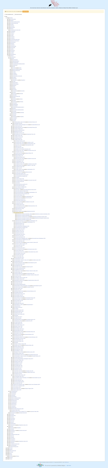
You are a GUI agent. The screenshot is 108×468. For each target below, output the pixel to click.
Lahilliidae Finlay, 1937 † (18, 316)
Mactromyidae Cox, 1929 (18, 327)
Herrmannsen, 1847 (21, 220)
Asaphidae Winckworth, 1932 (19, 127)
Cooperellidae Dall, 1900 (18, 265)
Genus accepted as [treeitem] (23, 142)
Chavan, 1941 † (20, 150)
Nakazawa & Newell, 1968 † (30, 189)
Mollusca (12, 55)
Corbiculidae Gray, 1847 (18, 266)
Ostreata (16, 96)
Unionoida (14, 119)
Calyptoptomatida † (14, 391)
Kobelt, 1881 (19, 165)
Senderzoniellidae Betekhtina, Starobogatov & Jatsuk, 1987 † (24, 358)
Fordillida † (14, 77)
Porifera (12, 426)
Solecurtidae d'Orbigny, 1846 (19, 360)
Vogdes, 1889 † (29, 388)
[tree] (54, 238)
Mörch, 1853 (19, 142)
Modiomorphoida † (16, 84)
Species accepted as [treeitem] (31, 216)
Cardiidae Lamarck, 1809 (18, 135)
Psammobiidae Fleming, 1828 (32, 127)
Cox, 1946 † (19, 246)
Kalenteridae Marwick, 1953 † (19, 311)
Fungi (11, 453)
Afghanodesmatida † (16, 61)
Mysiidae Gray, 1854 (18, 334)
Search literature (43, 7)
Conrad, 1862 (20, 235)
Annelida (12, 24)
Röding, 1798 (29, 153)
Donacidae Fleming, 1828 (18, 281)
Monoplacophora (14, 400)
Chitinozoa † (13, 32)
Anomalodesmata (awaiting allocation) (19, 63)
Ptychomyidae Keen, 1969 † (19, 349)
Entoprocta (12, 43)
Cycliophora (12, 38)
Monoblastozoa (13, 412)
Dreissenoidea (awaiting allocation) (20, 284)
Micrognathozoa (13, 54)
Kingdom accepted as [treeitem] (13, 456)
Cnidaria (12, 35)
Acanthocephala (13, 19)
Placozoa (12, 422)
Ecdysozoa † (15, 40)
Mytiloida (14, 88)
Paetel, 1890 (20, 143)
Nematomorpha (13, 415)
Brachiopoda (13, 27)
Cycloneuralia (15, 39)
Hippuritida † (15, 78)
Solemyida (14, 111)
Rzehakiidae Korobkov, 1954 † (19, 353)
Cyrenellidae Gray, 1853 (18, 274)
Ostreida (14, 97)
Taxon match (49, 7)
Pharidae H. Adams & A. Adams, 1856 (32, 270)
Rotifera (12, 433)
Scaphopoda (13, 406)
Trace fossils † (13, 438)
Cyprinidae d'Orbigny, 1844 (19, 273)
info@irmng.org (67, 462)
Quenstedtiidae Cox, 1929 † (19, 350)
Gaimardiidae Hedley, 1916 (19, 292)
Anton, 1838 (19, 222)
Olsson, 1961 (20, 158)
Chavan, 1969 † (20, 253)
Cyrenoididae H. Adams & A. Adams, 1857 (32, 274)
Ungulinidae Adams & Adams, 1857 (33, 280)
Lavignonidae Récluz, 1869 (19, 319)
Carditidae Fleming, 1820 (18, 139)
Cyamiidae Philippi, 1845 (18, 272)
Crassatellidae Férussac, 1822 (19, 269)
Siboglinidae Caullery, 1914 (23, 441)
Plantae (11, 454)
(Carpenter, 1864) (40, 216)
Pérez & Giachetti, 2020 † (22, 227)
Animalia (11, 17)
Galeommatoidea (19, 296)
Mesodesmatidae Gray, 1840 (19, 330)
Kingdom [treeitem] (10, 17)
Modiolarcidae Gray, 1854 (18, 331)
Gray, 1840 (18, 146)
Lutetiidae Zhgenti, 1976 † (18, 323)
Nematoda (12, 414)
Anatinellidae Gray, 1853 (18, 123)
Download (73, 7)
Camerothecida (14, 392)
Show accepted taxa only (9, 14)
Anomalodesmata (15, 62)
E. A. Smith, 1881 (31, 165)
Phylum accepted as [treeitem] (17, 412)
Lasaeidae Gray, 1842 (18, 318)
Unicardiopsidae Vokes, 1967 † (19, 376)
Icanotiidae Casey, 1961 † (18, 307)
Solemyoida (15, 112)
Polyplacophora (14, 403)
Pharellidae (16, 342)
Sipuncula (12, 435)
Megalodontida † (15, 82)
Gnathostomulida (13, 46)
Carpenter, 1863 (19, 211)
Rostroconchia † (14, 404)
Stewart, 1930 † (20, 188)
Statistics (57, 7)
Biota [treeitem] (6, 16)
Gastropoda (13, 395)
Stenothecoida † (14, 407)
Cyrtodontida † (15, 74)
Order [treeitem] (14, 59)
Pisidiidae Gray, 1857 (18, 345)
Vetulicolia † (12, 442)
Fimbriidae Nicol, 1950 (18, 289)
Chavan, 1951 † (20, 204)
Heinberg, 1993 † (20, 157)
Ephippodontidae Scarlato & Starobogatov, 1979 (22, 285)
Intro (31, 7)
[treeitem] (18, 212)
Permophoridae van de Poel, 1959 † (20, 338)
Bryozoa (12, 28)
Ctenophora (12, 36)
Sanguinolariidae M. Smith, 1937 (20, 354)
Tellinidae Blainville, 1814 (18, 366)
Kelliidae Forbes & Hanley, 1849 (19, 314)
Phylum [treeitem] (12, 19)
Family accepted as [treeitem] (26, 124)
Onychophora (13, 418)
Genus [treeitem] (17, 146)
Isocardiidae (16, 308)
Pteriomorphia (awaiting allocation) (18, 109)
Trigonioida (14, 116)
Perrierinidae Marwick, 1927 (19, 339)
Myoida (14, 86)
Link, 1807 (30, 142)
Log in (77, 7)
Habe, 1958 (20, 249)
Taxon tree (38, 7)
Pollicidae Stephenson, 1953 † (19, 346)
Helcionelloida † (14, 396)
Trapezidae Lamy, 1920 (18, 369)
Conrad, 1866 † (20, 234)
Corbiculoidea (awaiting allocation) (20, 268)
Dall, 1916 (23, 216)
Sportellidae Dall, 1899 (18, 364)
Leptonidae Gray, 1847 (18, 320)
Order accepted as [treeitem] (17, 93)
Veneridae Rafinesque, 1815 (31, 291)
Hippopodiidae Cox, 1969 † (19, 304)
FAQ (67, 7)
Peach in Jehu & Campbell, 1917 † (19, 411)
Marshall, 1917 (20, 223)
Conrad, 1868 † (20, 254)
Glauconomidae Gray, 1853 (19, 300)
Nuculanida (14, 89)
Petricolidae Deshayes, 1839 (19, 341)
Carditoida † (15, 73)
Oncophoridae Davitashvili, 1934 (20, 337)
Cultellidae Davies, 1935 (18, 270)
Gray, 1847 (19, 196)
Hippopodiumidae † (30, 304)
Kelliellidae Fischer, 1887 (18, 312)
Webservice (61, 7)
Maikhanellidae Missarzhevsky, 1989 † (18, 408)
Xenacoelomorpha (13, 445)
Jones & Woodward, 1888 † (19, 384)
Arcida (14, 66)
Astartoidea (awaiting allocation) (19, 130)
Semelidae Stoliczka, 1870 (31, 319)
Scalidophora (15, 434)
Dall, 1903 (31, 211)
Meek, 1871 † (17, 388)
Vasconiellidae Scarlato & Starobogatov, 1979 (21, 377)
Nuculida (14, 92)
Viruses (11, 458)
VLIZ (53, 462)
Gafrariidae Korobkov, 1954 (19, 291)
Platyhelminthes (13, 423)
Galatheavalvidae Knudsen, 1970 (20, 293)
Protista (11, 456)
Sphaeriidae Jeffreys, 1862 (29, 345)
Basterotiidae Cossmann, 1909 (19, 132)
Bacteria (11, 449)
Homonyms (53, 7)
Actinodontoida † (15, 59)
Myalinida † (14, 85)
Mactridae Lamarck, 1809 (18, 326)
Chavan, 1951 (32, 150)
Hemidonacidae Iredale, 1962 (19, 303)
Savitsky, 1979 (20, 180)
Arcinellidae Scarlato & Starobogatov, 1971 (21, 124)
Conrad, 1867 (32, 180)
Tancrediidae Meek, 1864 (18, 365)
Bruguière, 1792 (19, 161)
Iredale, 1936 (20, 166)
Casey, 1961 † (20, 185)
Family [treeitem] (17, 123)
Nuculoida (14, 93)
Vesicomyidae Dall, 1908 (18, 383)
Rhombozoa (13, 431)
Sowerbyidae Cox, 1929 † (18, 362)
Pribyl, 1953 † (14, 446)
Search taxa (34, 7)
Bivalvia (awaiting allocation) (17, 69)
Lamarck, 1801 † (20, 247)
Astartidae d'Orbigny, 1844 (19, 128)
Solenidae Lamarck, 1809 (18, 361)
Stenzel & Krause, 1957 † (22, 174)
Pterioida (14, 108)
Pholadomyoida (15, 104)
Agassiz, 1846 (20, 224)
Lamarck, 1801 (19, 169)
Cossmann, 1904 (20, 173)
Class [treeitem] (12, 58)
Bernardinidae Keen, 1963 (19, 134)
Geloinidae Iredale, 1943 (18, 299)
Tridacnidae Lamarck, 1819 (19, 372)
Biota (13, 450)
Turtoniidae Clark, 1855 (18, 373)
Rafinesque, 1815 (20, 192)
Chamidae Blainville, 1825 (36, 124)
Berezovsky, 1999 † (20, 207)
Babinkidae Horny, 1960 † (18, 131)
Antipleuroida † (15, 65)
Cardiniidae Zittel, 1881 (18, 138)
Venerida (14, 120)
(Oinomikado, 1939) (25, 215)
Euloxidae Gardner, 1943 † (19, 288)
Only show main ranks (18, 14)
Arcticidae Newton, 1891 (30, 273)
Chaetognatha (13, 31)
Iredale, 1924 (20, 154)
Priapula (12, 427)
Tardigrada (12, 437)
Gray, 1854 (19, 153)
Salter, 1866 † (16, 410)
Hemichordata (13, 47)
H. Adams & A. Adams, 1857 (32, 242)
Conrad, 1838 (32, 158)
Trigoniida (14, 115)
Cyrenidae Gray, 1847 (29, 266)
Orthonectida (13, 419)
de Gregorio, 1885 (20, 178)
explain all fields (25, 11)
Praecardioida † (15, 105)
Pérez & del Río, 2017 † (22, 184)
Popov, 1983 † (20, 147)
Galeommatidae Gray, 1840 (32, 262)
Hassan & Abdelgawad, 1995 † (22, 226)
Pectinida (14, 100)
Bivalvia (13, 58)
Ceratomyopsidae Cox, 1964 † (19, 258)
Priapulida (19, 427)
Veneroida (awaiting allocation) (19, 381)
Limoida (14, 81)
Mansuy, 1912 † (17, 387)
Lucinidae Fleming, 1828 (18, 322)
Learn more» (69, 465)
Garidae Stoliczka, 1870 (18, 297)
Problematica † (13, 430)
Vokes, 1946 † (20, 257)
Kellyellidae (16, 315)
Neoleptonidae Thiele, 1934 (31, 134)
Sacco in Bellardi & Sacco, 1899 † (23, 239)
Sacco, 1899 (20, 170)
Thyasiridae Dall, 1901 (18, 368)
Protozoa (17, 456)
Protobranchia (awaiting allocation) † (18, 107)
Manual (65, 7)
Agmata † (12, 20)
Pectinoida (14, 101)
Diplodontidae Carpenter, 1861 (19, 280)
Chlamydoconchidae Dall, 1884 (19, 262)
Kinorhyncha (13, 50)
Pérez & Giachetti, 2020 (21, 176)
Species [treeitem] (23, 215)
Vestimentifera (13, 441)
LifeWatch (70, 7)
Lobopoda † (12, 51)
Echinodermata (13, 42)
